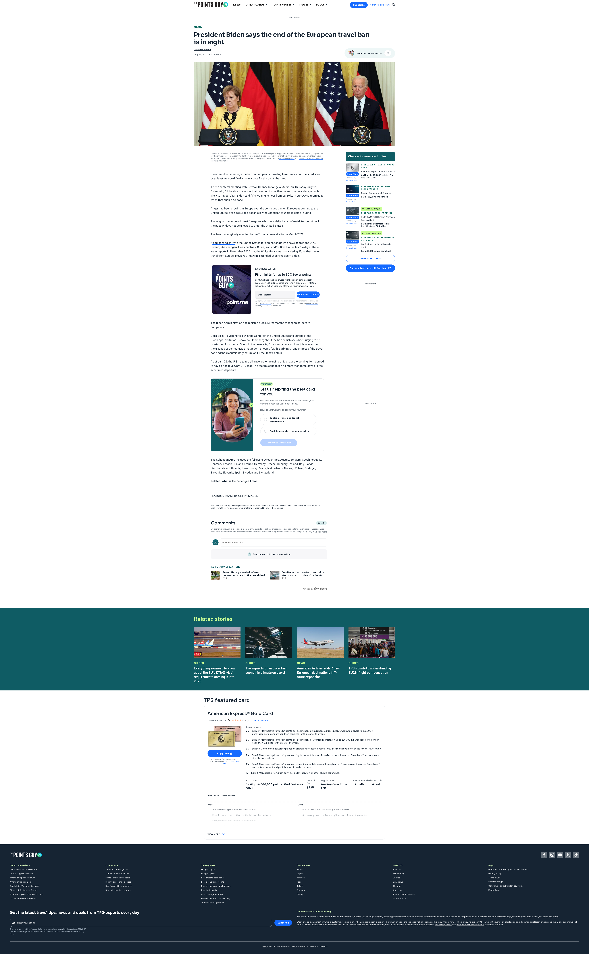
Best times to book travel (212, 877)
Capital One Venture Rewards (23, 869)
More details (228, 796)
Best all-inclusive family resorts (216, 886)
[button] (259, 780)
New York (301, 877)
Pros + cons (213, 796)
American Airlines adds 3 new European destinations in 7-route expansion (318, 672)
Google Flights (208, 869)
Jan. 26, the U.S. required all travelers (241, 361)
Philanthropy (398, 873)
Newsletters (398, 890)
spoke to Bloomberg (251, 340)
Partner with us (399, 898)
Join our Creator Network (404, 894)
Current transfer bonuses (117, 873)
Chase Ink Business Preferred (23, 890)
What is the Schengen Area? (239, 481)
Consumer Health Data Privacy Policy (505, 886)
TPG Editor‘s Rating (217, 720)
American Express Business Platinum (27, 894)
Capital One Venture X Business (24, 886)
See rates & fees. (231, 762)
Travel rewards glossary (212, 902)
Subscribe (359, 5)
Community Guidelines (254, 529)
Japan (300, 873)
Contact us (398, 882)
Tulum (300, 886)
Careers (396, 877)
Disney (300, 894)
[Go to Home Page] (211, 4)
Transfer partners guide (116, 869)
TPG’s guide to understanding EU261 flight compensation (369, 670)
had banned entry (223, 242)
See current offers (370, 258)
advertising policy (286, 158)
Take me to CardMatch (278, 442)
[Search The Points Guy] (393, 4)
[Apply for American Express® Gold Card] (225, 736)
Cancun (301, 890)
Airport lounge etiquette (212, 894)
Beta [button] (320, 523)
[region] (269, 564)
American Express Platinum (22, 877)
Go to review (261, 720)
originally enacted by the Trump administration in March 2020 (265, 234)
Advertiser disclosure (380, 5)
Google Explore (208, 873)
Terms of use (494, 877)
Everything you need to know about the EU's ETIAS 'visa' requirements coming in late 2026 (214, 674)
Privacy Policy (312, 303)
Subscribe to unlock (308, 294)
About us (397, 869)
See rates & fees (351, 180)
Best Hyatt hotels (209, 890)
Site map (397, 886)
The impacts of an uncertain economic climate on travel (266, 670)
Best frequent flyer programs (119, 886)
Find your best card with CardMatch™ (370, 268)
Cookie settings (495, 881)
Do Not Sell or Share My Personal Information (508, 869)
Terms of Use (265, 303)
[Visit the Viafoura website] (320, 588)
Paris (299, 882)
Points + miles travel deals (118, 877)
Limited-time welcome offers (23, 898)
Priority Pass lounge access (118, 882)
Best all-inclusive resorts (212, 882)
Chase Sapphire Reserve (21, 873)
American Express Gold (20, 882)
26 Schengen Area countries (238, 247)
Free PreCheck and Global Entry (215, 898)
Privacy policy (494, 873)
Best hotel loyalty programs (118, 890)
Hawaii (300, 869)
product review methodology (311, 158)
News (198, 26)
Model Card (493, 890)
